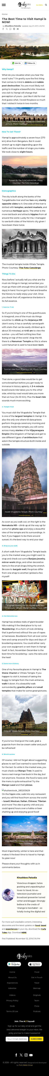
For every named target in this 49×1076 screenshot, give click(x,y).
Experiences (12, 983)
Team (36, 1000)
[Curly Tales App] (14, 964)
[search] (46, 5)
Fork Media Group (26, 1065)
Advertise (12, 988)
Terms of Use (12, 1011)
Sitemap (36, 988)
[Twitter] (21, 1055)
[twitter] (7, 29)
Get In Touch (36, 977)
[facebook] (3, 29)
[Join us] (17, 63)
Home (4, 14)
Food (36, 972)
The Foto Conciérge (37, 124)
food (37, 925)
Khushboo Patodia (13, 26)
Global (39, 5)
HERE (23, 932)
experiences (12, 929)
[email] (18, 29)
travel (43, 925)
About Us (12, 977)
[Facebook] (16, 1055)
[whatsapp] (10, 29)
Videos (12, 995)
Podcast (36, 1011)
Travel (36, 983)
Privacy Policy (12, 1000)
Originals (37, 995)
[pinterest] (14, 29)
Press (36, 1006)
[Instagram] (26, 1055)
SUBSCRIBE (36, 1039)
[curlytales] (24, 959)
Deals (12, 1006)
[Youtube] (30, 1055)
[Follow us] (30, 63)
